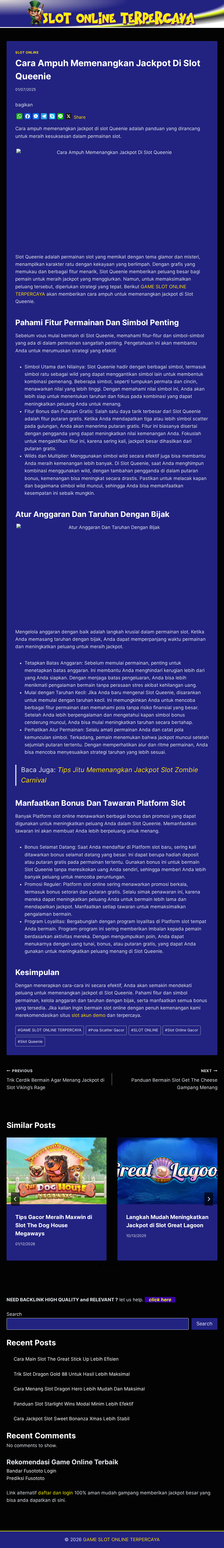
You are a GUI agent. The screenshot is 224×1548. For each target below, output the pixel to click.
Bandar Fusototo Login (31, 1471)
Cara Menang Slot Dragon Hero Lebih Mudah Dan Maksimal (79, 1389)
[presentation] (57, 1170)
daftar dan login (55, 1492)
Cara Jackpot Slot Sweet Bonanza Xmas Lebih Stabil (71, 1418)
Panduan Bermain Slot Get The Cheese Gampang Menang (174, 1079)
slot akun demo (88, 1015)
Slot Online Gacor (181, 1030)
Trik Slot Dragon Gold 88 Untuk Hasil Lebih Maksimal (72, 1374)
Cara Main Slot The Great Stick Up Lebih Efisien (66, 1359)
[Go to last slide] (15, 1199)
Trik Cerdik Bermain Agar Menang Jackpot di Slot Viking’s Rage (55, 1079)
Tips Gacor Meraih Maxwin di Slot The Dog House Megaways (53, 1225)
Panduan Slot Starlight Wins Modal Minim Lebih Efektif (73, 1404)
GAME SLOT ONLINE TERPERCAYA (49, 1030)
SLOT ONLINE (27, 52)
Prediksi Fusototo (26, 1478)
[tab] (101, 1265)
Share (80, 117)
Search (14, 1314)
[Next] (208, 1199)
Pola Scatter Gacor (106, 1030)
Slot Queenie (30, 1041)
